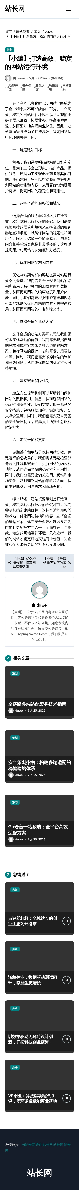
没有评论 (57, 78)
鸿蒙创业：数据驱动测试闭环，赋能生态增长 (32, 980)
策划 (9, 49)
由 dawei (19, 78)
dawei (41, 605)
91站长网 (28, 1144)
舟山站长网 (44, 1144)
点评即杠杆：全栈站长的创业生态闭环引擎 (32, 921)
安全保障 (26, 88)
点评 (15, 889)
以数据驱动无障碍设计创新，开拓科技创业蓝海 (30, 1039)
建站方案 (40, 88)
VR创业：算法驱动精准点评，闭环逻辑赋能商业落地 (32, 1098)
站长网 (15, 8)
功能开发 (13, 88)
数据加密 (53, 88)
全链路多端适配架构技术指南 (37, 704)
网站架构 (67, 88)
